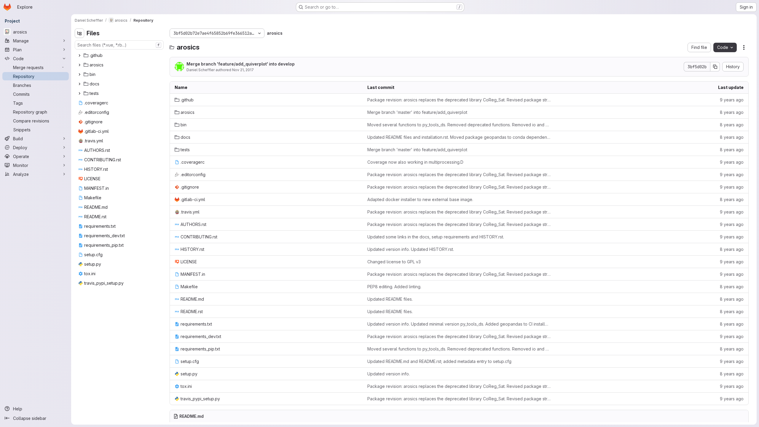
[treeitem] (120, 55)
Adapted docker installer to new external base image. (420, 199)
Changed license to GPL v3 (394, 261)
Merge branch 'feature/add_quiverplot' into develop (240, 63)
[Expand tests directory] (79, 93)
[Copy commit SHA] (715, 66)
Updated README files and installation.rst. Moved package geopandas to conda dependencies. (459, 137)
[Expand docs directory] (79, 83)
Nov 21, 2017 (243, 70)
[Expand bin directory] (79, 74)
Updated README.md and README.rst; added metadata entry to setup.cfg (439, 361)
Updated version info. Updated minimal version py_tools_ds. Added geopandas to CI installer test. (459, 323)
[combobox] (119, 45)
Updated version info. (388, 373)
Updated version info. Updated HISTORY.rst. (410, 249)
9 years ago (732, 99)
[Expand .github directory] (79, 55)
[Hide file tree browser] (79, 33)
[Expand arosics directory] (79, 64)
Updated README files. (390, 299)
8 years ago (732, 112)
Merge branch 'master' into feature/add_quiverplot (417, 112)
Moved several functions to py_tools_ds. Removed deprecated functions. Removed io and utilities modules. (459, 124)
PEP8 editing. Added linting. (394, 286)
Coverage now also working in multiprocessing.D (415, 162)
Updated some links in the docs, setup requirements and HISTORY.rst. (435, 236)
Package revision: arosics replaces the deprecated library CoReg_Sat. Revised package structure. (459, 99)
